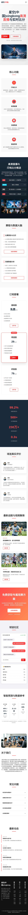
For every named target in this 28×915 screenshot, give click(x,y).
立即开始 (14, 325)
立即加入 (14, 357)
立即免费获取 (14, 610)
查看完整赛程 (14, 251)
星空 (5, 2)
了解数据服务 (15, 36)
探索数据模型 (14, 277)
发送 (23, 659)
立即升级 (14, 389)
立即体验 (5, 36)
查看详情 (6, 548)
